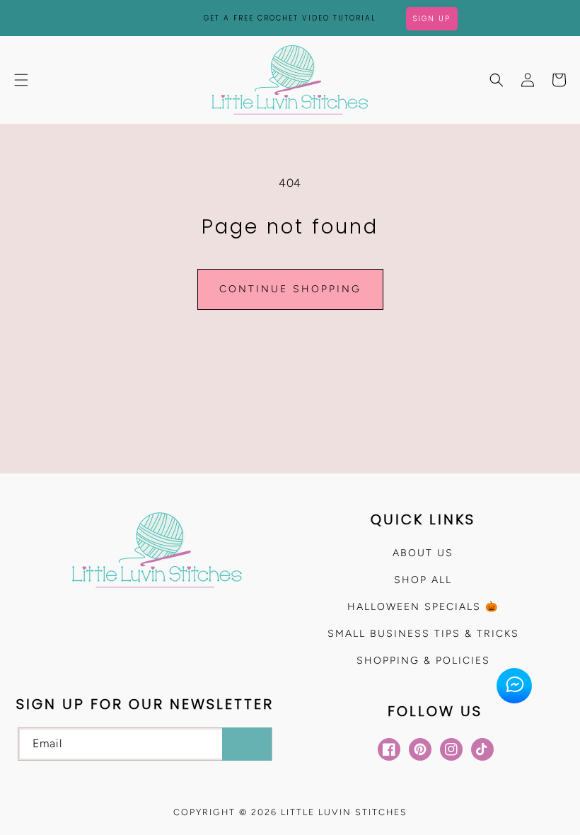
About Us (423, 553)
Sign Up (432, 18)
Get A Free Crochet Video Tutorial (290, 18)
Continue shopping (290, 289)
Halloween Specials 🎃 (423, 607)
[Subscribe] (247, 744)
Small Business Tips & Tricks (423, 634)
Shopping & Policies (423, 661)
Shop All (423, 580)
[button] (21, 80)
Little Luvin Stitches (344, 812)
